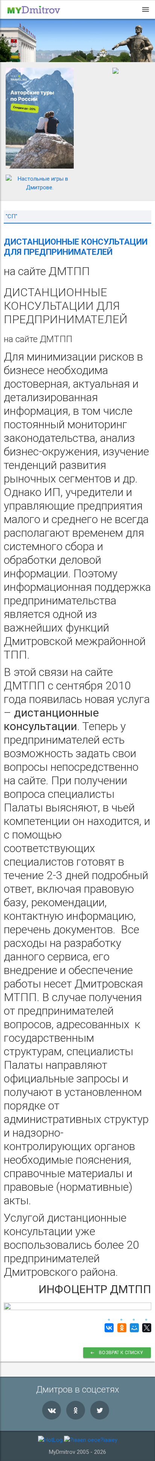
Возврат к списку (120, 1352)
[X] (145, 1327)
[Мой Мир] (133, 1327)
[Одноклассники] (120, 1327)
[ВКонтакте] (108, 1327)
